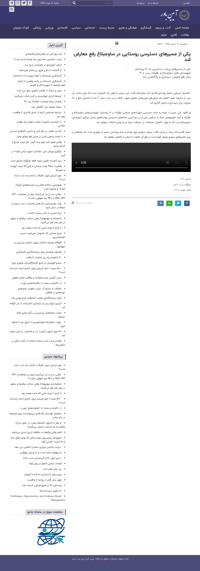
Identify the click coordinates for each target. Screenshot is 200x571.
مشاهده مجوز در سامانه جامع (45, 512)
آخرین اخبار (56, 45)
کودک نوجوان (21, 28)
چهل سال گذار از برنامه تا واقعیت (44, 480)
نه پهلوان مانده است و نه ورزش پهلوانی (40, 452)
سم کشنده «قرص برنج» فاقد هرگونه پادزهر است (36, 161)
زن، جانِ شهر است (52, 469)
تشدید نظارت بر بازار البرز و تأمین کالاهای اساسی (36, 131)
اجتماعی (90, 28)
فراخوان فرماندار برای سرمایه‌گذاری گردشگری (39, 252)
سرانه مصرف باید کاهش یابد (46, 107)
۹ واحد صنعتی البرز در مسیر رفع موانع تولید (39, 136)
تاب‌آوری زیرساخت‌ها (51, 491)
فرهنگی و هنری (128, 28)
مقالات (185, 35)
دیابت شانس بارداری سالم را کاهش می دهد (38, 447)
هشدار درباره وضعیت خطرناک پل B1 (43, 101)
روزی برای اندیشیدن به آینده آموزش (43, 474)
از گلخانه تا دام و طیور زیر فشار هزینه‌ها (40, 70)
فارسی (186, 3)
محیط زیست (106, 28)
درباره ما (140, 3)
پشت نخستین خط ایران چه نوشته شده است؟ (38, 59)
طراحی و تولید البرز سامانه (100, 565)
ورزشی (49, 28)
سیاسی (76, 28)
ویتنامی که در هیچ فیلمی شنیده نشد (42, 485)
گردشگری (146, 28)
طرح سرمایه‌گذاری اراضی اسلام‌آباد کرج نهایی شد (36, 298)
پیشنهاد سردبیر (53, 357)
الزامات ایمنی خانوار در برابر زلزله (45, 463)
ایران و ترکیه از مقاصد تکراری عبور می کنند (39, 90)
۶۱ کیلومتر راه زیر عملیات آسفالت (44, 257)
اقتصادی (62, 28)
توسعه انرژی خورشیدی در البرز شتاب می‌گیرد (38, 96)
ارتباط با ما (153, 3)
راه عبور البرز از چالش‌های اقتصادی (43, 54)
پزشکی (37, 28)
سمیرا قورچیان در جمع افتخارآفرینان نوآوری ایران (36, 263)
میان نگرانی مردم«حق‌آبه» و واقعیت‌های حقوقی (37, 278)
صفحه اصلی (182, 28)
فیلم (164, 35)
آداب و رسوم (163, 28)
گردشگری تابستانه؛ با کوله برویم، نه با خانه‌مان (37, 76)
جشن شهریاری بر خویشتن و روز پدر (43, 65)
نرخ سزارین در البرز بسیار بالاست (45, 213)
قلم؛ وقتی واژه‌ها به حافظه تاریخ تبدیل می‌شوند (37, 432)
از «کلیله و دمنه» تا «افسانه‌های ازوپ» (41, 283)
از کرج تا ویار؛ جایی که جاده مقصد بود (42, 228)
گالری (174, 35)
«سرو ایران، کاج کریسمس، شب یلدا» (42, 458)
